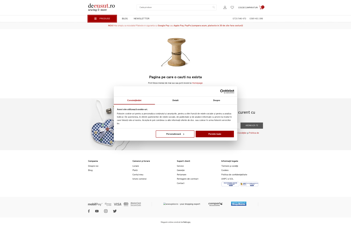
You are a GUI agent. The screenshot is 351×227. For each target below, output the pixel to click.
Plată (135, 170)
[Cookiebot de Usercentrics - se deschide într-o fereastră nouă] (222, 91)
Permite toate (214, 134)
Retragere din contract (187, 178)
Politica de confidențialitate (234, 174)
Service (180, 166)
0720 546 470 (239, 18)
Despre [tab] (216, 100)
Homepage (197, 83)
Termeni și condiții (229, 166)
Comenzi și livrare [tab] (141, 161)
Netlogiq (186, 222)
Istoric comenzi (139, 178)
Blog (125, 18)
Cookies (225, 170)
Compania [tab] (93, 161)
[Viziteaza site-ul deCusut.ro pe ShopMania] (239, 203)
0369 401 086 (256, 18)
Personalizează (173, 134)
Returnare (181, 174)
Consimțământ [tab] (134, 100)
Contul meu (137, 174)
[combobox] (176, 7)
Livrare (135, 166)
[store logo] (101, 7)
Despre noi (93, 166)
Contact (180, 183)
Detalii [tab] (175, 100)
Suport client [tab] (183, 161)
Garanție (181, 170)
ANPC (224, 178)
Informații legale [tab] (229, 161)
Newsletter (141, 18)
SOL (231, 178)
